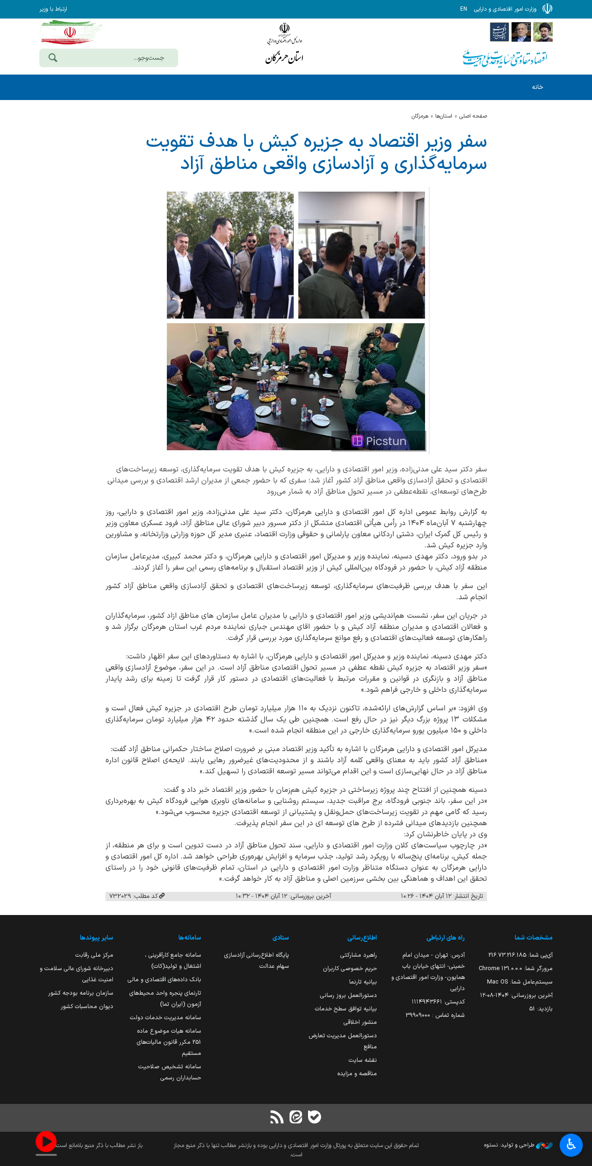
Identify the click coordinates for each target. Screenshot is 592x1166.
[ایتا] (296, 1118)
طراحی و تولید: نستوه (510, 1145)
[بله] (314, 1118)
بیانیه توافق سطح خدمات (346, 1008)
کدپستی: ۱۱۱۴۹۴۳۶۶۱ (438, 1001)
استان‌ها (443, 116)
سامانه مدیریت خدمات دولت (165, 1017)
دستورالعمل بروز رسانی (348, 995)
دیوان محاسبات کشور (87, 1006)
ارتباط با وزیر (53, 9)
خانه (537, 87)
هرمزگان (420, 116)
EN (463, 9)
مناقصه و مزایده (357, 1073)
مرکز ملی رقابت (94, 955)
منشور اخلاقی (360, 1022)
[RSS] (277, 1118)
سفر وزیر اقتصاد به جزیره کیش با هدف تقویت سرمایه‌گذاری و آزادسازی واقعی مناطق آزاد (316, 153)
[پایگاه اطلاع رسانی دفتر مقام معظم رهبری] (543, 31)
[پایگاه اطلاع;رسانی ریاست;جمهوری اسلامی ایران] (521, 31)
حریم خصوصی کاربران (350, 968)
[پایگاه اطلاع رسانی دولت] (499, 31)
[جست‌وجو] (53, 59)
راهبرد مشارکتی (358, 955)
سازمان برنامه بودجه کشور (80, 993)
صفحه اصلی (473, 116)
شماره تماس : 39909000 (435, 1015)
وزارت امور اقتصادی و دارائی (284, 45)
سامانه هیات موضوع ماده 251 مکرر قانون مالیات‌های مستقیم (169, 1042)
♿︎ (571, 1144)
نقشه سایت (363, 1060)
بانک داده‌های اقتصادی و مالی (164, 979)
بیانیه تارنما (363, 982)
